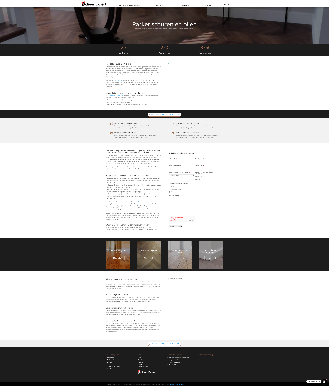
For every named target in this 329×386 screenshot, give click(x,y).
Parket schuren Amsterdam (128, 5)
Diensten (159, 5)
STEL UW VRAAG (174, 195)
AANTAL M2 (199, 166)
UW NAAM (173, 159)
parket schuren (118, 80)
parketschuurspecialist (116, 96)
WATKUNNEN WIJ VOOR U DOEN (179, 172)
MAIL (198, 179)
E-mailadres (199, 159)
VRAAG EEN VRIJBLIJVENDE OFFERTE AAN (165, 115)
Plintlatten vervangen (176, 189)
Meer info (117, 258)
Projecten (185, 5)
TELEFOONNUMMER (175, 166)
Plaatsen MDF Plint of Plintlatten (178, 183)
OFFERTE (226, 5)
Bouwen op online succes (175, 384)
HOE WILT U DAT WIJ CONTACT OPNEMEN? (204, 173)
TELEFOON (199, 176)
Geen (172, 192)
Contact (208, 5)
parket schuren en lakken (143, 202)
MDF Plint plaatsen (175, 186)
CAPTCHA (172, 214)
